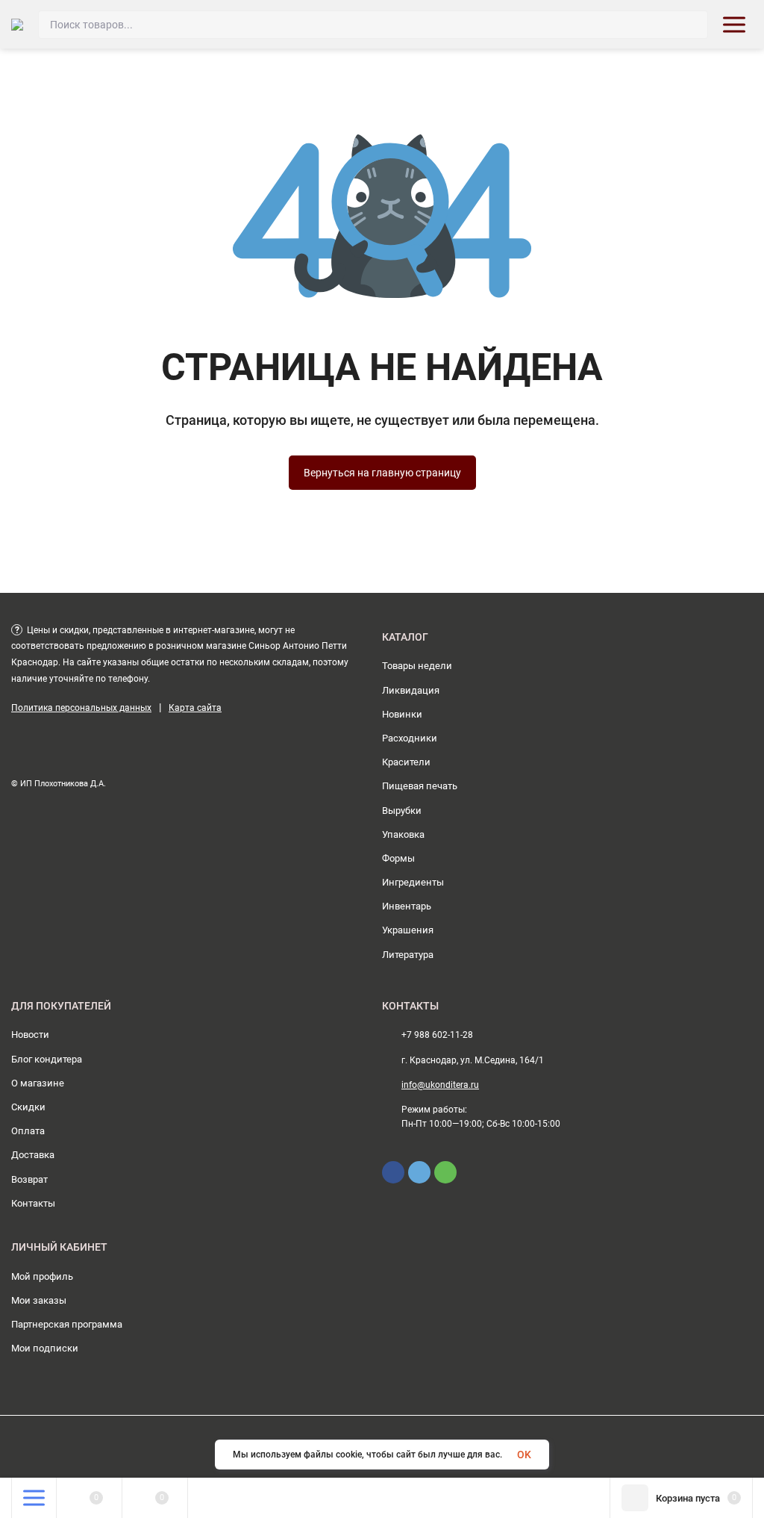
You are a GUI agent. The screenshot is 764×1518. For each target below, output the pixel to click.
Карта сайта (195, 708)
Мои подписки (44, 1348)
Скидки (28, 1107)
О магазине (37, 1083)
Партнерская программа (66, 1324)
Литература (407, 954)
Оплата (28, 1130)
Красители (406, 762)
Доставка (32, 1154)
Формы (398, 858)
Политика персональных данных (81, 708)
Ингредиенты (413, 882)
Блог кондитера (46, 1059)
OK (524, 1455)
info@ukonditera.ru (440, 1085)
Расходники (409, 738)
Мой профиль (42, 1276)
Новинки (402, 714)
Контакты (33, 1203)
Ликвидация (410, 690)
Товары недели (417, 665)
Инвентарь (406, 906)
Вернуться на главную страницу (382, 473)
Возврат (29, 1179)
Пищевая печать (419, 785)
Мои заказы (38, 1300)
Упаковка (403, 834)
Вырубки (402, 810)
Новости (30, 1034)
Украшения (407, 930)
